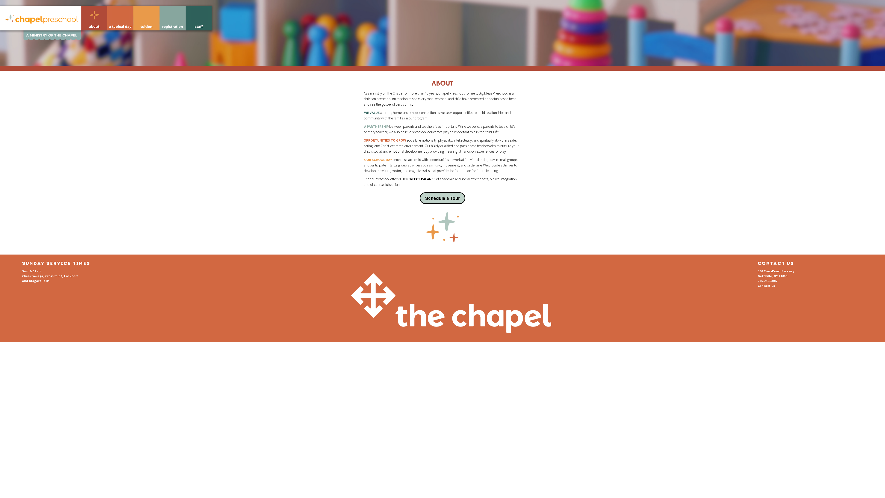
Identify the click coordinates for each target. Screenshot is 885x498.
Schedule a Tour (442, 198)
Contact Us (766, 286)
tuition (146, 18)
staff (199, 18)
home (40, 18)
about (94, 18)
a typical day (120, 18)
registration (172, 18)
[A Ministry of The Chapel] (442, 31)
